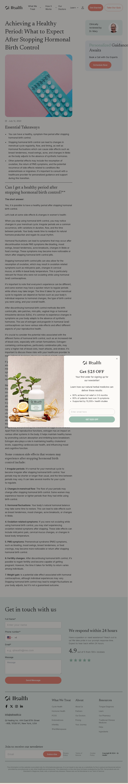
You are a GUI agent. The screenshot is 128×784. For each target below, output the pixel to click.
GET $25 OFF (92, 419)
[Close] (117, 359)
